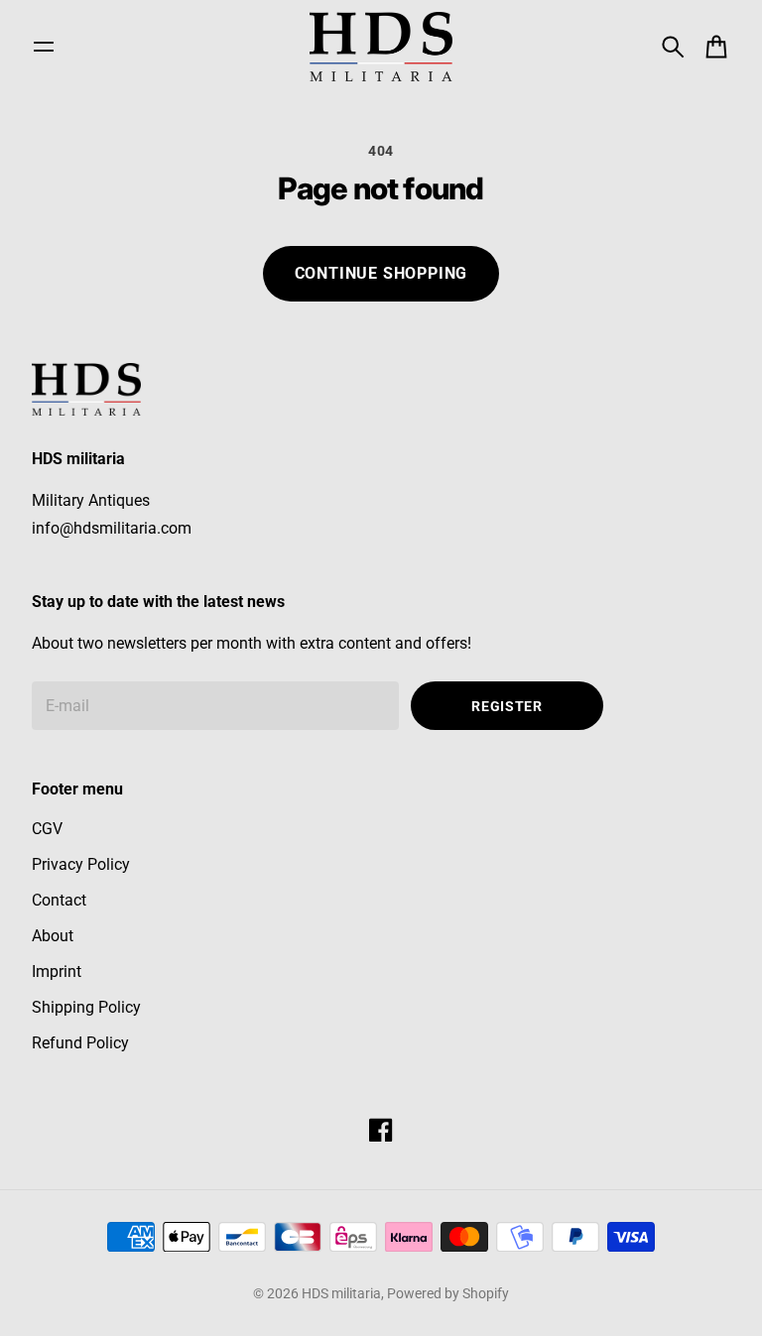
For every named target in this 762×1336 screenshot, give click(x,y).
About (52, 935)
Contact (59, 900)
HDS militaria (341, 1293)
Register (507, 706)
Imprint (56, 971)
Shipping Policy (86, 1007)
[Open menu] (44, 46)
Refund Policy (80, 1042)
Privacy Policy (81, 864)
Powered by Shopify (448, 1293)
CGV (47, 828)
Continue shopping (381, 273)
